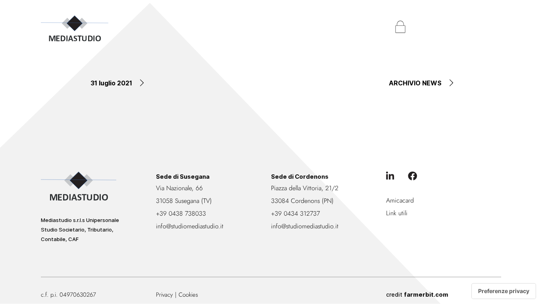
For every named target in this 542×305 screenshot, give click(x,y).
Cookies (188, 295)
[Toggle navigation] (493, 27)
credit (417, 294)
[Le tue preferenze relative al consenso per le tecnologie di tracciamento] (504, 291)
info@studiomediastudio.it (189, 226)
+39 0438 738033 (181, 213)
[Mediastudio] (74, 28)
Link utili (396, 213)
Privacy (164, 295)
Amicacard (400, 200)
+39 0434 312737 (295, 213)
